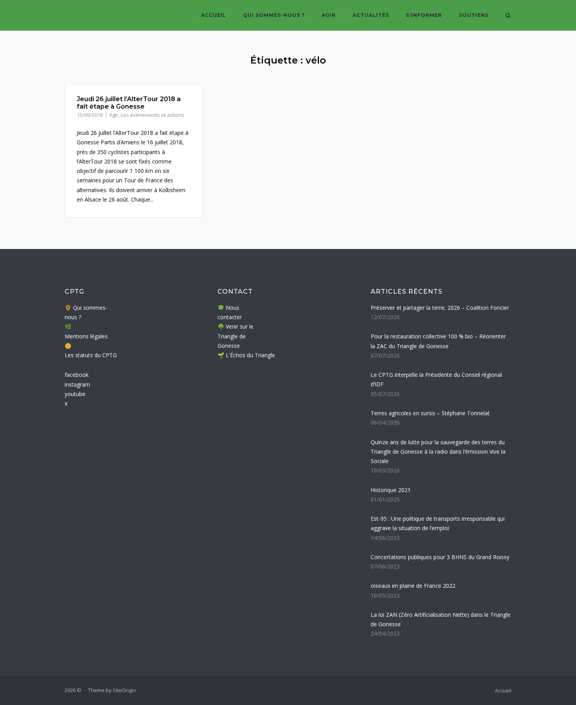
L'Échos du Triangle (250, 355)
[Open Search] (508, 16)
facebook (77, 374)
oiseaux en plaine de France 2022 (413, 585)
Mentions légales (86, 336)
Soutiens (474, 15)
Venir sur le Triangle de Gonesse (235, 336)
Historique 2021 (391, 490)
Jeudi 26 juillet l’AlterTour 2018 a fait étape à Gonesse (129, 102)
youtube (75, 394)
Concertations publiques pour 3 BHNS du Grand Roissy (440, 557)
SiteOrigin (124, 690)
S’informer (424, 15)
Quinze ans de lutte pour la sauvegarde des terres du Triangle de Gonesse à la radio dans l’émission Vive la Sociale (438, 451)
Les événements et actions (152, 114)
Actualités (371, 15)
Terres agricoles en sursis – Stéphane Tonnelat (430, 413)
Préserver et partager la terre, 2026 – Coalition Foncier (440, 307)
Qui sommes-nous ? (274, 15)
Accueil (213, 15)
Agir (329, 15)
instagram (77, 384)
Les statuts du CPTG (91, 355)
